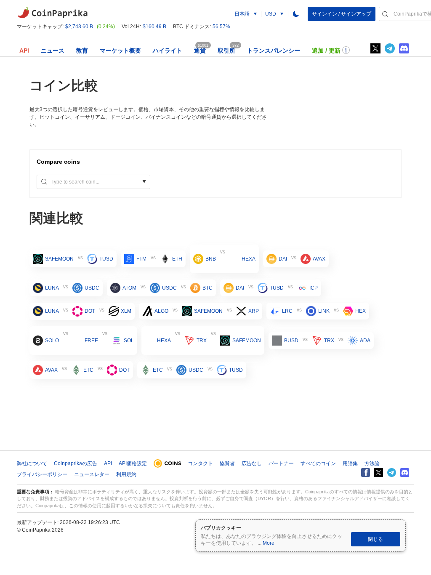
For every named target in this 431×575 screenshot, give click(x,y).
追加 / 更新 (326, 50)
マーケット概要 (120, 50)
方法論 (372, 463)
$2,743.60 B (79, 26)
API (24, 50)
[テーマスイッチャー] (296, 14)
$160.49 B (154, 26)
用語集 (350, 463)
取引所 (226, 50)
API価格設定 (133, 463)
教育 (82, 50)
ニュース (52, 50)
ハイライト (167, 50)
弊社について (32, 463)
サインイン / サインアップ (341, 14)
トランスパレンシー (273, 50)
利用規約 (126, 474)
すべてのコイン (318, 463)
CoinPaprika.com (52, 13)
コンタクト (200, 463)
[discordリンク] (404, 48)
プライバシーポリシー (42, 474)
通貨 (200, 50)
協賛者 (227, 463)
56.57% (221, 26)
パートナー (281, 463)
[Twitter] (375, 48)
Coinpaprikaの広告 (75, 463)
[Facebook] (365, 472)
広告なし (252, 463)
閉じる (375, 539)
